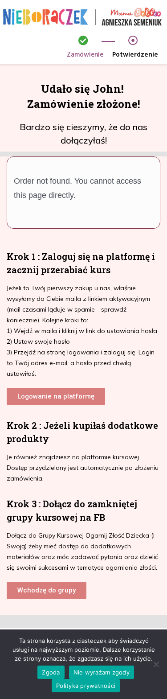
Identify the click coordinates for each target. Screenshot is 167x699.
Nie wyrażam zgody (101, 672)
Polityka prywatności (85, 685)
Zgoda (51, 672)
